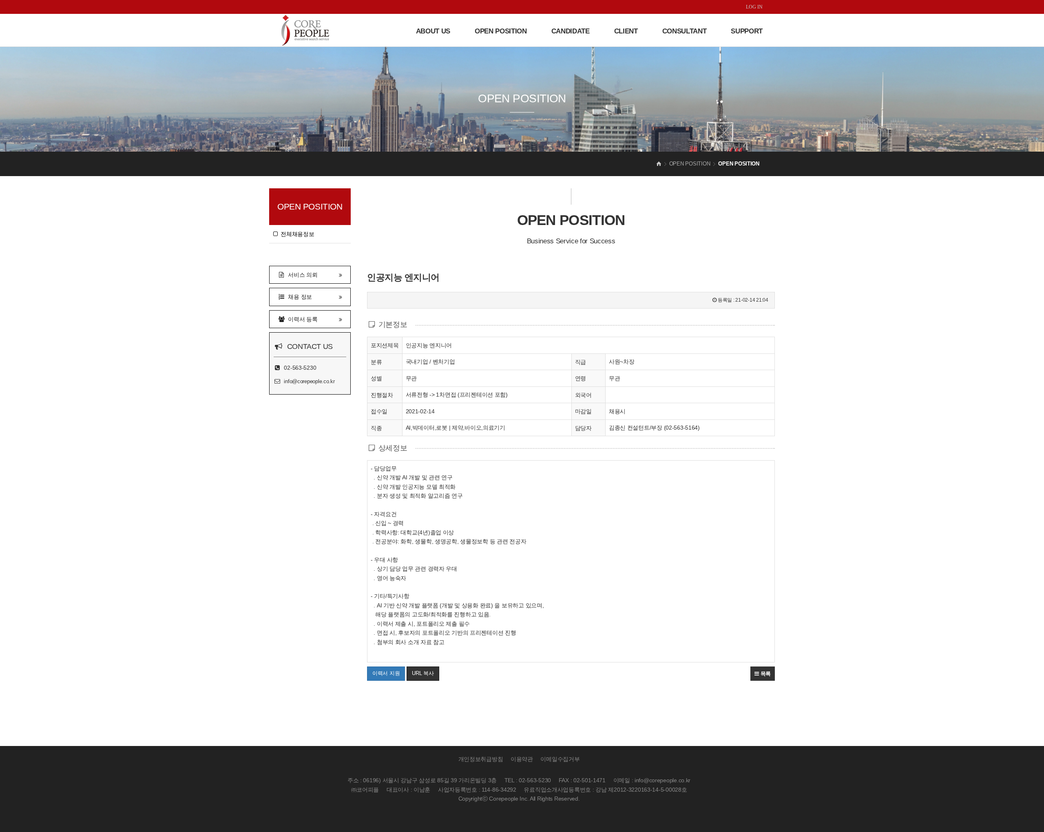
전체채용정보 (296, 234)
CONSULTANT (684, 31)
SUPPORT (747, 31)
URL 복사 (423, 673)
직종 (376, 428)
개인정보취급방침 (480, 759)
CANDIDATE (570, 31)
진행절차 (382, 395)
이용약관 (522, 759)
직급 (580, 362)
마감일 (583, 411)
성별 (376, 378)
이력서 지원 (386, 673)
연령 (580, 378)
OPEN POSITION (501, 31)
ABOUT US (433, 31)
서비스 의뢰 (301, 274)
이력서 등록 (301, 319)
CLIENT (626, 31)
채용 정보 (298, 297)
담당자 (583, 428)
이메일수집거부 (560, 759)
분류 (376, 362)
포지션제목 (385, 345)
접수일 (379, 411)
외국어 (583, 395)
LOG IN (754, 7)
